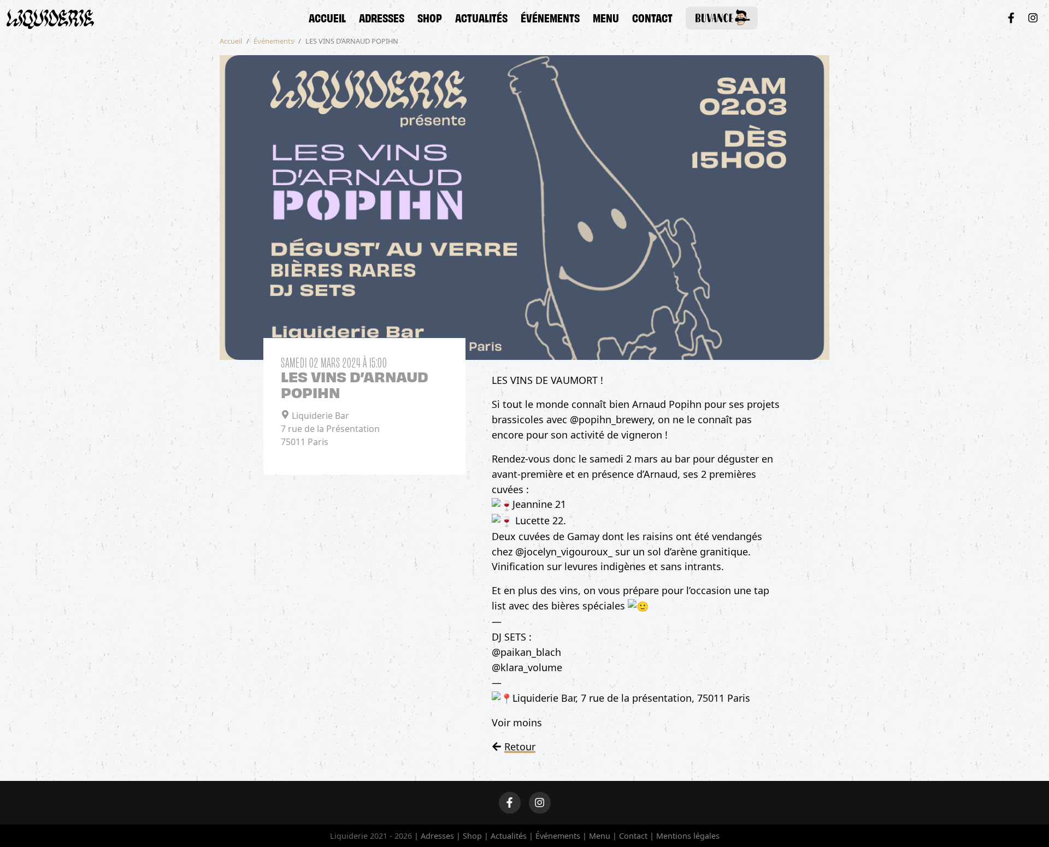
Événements (550, 17)
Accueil (327, 17)
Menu (606, 17)
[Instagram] (1032, 17)
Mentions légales (688, 836)
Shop (429, 17)
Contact (652, 17)
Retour (519, 746)
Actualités (481, 17)
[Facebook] (1011, 17)
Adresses (381, 17)
